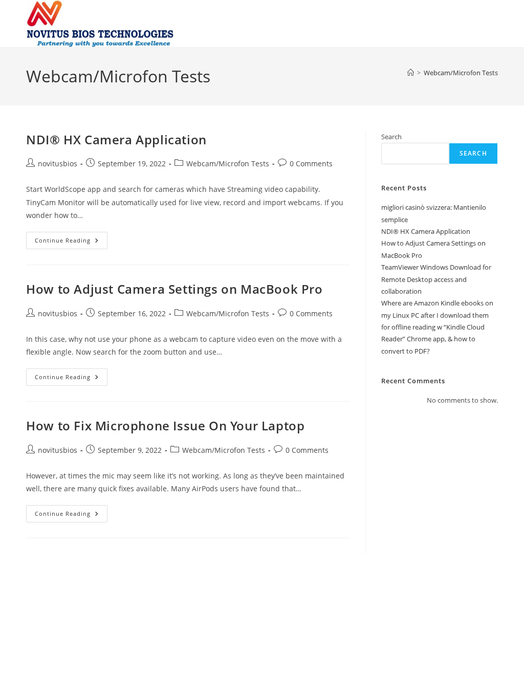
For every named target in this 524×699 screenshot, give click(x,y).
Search (391, 136)
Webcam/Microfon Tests (461, 72)
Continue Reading (71, 242)
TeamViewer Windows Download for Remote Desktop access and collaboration (436, 279)
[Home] (410, 72)
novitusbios (57, 163)
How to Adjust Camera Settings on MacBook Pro (174, 288)
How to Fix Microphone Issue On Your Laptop (165, 425)
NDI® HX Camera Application (116, 139)
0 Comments (311, 163)
